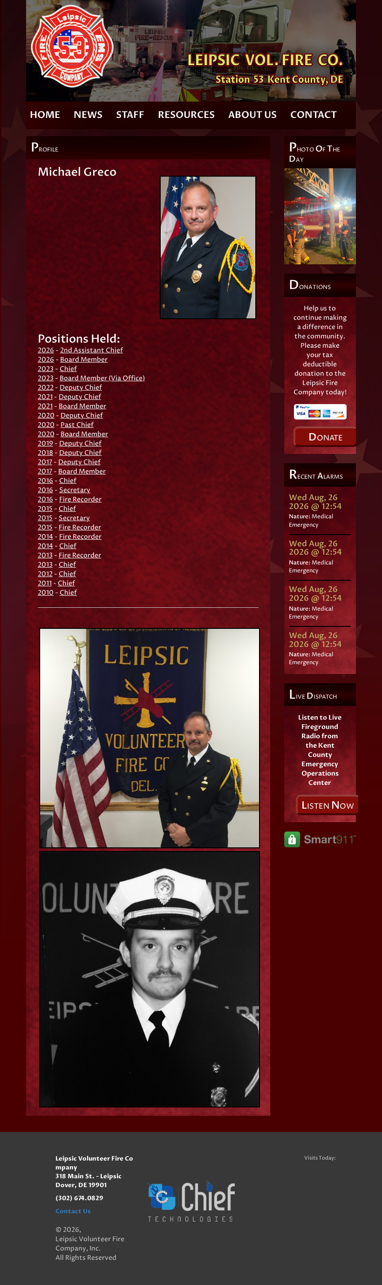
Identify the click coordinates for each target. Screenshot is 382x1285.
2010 (46, 592)
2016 (45, 480)
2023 (46, 368)
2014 (45, 536)
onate (325, 437)
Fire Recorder (80, 499)
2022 (46, 387)
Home (45, 115)
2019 (45, 443)
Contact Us (73, 1211)
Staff (130, 115)
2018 (45, 452)
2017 (45, 462)
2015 (45, 508)
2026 (46, 350)
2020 (46, 415)
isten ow (327, 805)
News (88, 115)
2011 (45, 583)
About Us (252, 115)
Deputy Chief (81, 387)
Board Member (84, 359)
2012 (45, 574)
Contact (313, 115)
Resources (186, 115)
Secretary (74, 490)
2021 (45, 396)
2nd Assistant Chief (91, 350)
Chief (68, 368)
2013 (45, 555)
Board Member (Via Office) (102, 378)
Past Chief (77, 424)
